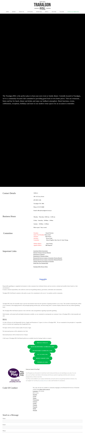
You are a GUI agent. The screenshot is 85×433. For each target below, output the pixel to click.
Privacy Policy (42, 342)
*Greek (34, 396)
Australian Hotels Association (40, 251)
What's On (21, 11)
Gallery (62, 11)
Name (4, 418)
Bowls (46, 11)
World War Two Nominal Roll (40, 263)
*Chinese (35, 401)
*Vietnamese (36, 400)
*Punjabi (35, 410)
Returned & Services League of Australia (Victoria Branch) (47, 258)
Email (4, 424)
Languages (35, 391)
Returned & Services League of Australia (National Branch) (47, 259)
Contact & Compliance (73, 11)
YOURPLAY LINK (42, 362)
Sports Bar (39, 11)
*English (35, 394)
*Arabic (35, 403)
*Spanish (35, 407)
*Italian (34, 398)
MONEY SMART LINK (42, 358)
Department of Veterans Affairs (40, 256)
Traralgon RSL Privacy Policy (40, 266)
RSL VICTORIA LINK (42, 354)
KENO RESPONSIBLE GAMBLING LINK (42, 346)
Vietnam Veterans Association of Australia (43, 261)
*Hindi (34, 408)
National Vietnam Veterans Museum (42, 252)
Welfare (54, 11)
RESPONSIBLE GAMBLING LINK (42, 350)
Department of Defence (39, 254)
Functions (30, 11)
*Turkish (35, 405)
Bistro (14, 11)
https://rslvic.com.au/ (45, 389)
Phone (4, 430)
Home (7, 11)
